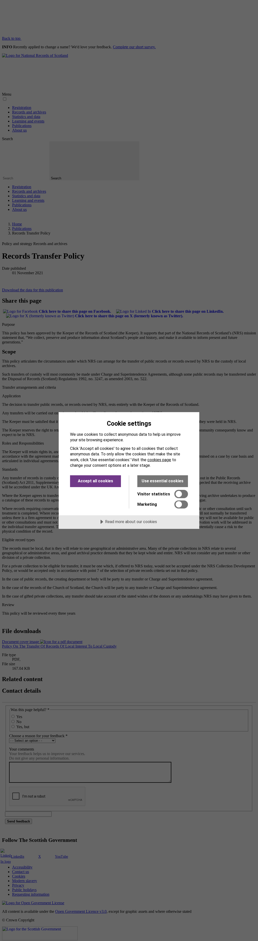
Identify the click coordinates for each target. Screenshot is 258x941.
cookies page (159, 459)
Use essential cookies (162, 481)
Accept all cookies (95, 481)
